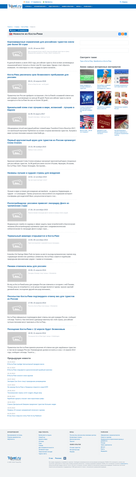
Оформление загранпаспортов (110, 435)
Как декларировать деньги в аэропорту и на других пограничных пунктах (121, 133)
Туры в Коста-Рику (86, 61)
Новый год (42, 437)
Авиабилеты (37, 2)
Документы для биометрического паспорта (102, 132)
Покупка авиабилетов (14, 437)
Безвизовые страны (76, 437)
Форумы (125, 2)
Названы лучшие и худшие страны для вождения (33, 173)
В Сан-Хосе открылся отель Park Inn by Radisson (24, 416)
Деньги (103, 447)
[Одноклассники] (122, 34)
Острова (41, 441)
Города (41, 445)
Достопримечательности (46, 447)
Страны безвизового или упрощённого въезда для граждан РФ (86, 109)
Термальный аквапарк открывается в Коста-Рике (33, 236)
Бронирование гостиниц (14, 435)
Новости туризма (106, 437)
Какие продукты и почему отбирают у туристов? (86, 87)
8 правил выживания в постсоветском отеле (121, 86)
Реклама (58, 458)
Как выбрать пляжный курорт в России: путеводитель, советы (104, 87)
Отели (27, 2)
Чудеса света (43, 453)
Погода (103, 443)
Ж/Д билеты (48, 2)
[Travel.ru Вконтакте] (65, 458)
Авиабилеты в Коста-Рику (102, 61)
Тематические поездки (45, 451)
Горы (40, 443)
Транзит (72, 441)
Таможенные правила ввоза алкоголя (103, 107)
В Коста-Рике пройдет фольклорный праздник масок (25, 364)
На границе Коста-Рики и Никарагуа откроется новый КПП (27, 387)
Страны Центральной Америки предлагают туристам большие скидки (31, 404)
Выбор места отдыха (45, 435)
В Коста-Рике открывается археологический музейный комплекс (29, 370)
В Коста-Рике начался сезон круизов (20, 375)
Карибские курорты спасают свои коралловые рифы (25, 398)
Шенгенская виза (75, 439)
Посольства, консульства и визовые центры (83, 435)
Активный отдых (44, 449)
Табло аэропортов (106, 445)
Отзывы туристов (75, 447)
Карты (103, 449)
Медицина (104, 451)
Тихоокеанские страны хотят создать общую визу (24, 393)
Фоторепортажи (74, 449)
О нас (51, 458)
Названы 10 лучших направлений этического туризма (26, 410)
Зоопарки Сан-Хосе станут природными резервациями (26, 381)
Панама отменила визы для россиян (26, 266)
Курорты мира (43, 439)
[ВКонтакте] (119, 34)
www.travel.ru (124, 463)
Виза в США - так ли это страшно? (86, 131)
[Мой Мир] (125, 34)
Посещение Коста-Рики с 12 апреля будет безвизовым (36, 329)
